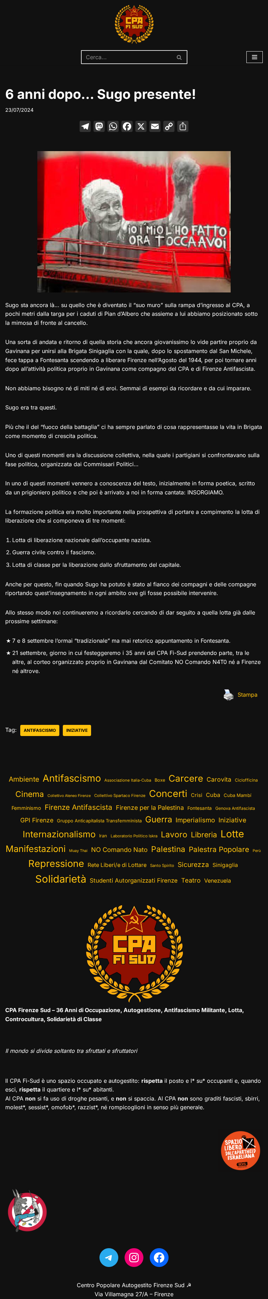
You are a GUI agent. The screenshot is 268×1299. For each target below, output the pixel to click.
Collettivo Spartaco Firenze (120, 795)
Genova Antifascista (235, 808)
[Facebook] (127, 127)
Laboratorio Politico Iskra (134, 836)
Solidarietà (60, 879)
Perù (257, 850)
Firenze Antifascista (78, 807)
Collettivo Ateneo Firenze (69, 795)
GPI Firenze (36, 820)
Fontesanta (199, 808)
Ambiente (24, 779)
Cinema (29, 794)
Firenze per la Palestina (150, 807)
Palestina (168, 849)
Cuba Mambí (237, 795)
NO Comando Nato (119, 849)
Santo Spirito (162, 865)
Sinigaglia (225, 865)
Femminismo (26, 808)
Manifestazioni (36, 848)
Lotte (232, 834)
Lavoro (174, 834)
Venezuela (217, 880)
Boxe (160, 780)
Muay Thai (78, 850)
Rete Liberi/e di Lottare (117, 865)
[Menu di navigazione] (254, 57)
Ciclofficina (246, 780)
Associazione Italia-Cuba (127, 780)
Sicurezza (193, 864)
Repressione (56, 863)
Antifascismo (40, 730)
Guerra (158, 819)
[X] (141, 127)
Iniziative (77, 730)
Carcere (186, 778)
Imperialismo (195, 820)
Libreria (204, 834)
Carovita (219, 779)
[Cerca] (179, 57)
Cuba (213, 794)
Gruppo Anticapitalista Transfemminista (99, 820)
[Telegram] (108, 1257)
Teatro (191, 880)
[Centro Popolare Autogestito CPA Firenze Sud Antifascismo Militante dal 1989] (134, 24)
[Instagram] (134, 1257)
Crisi (196, 795)
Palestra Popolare (219, 849)
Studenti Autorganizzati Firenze (134, 880)
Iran (103, 835)
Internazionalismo (59, 834)
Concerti (168, 793)
